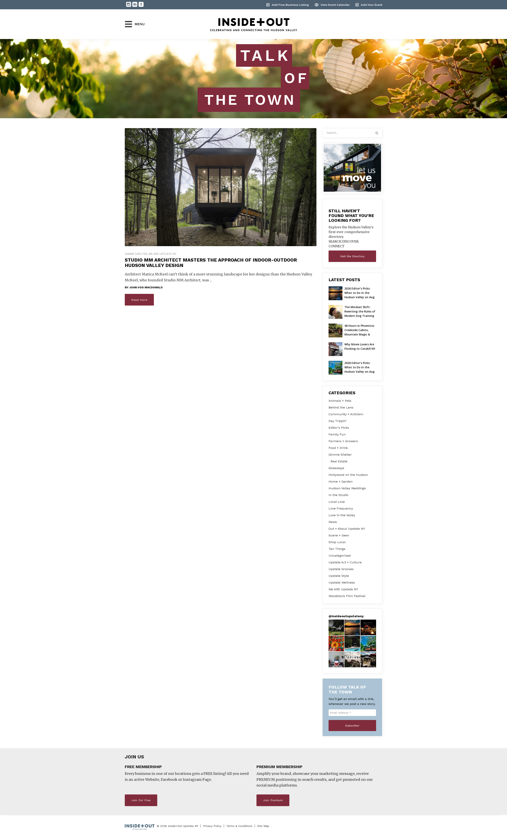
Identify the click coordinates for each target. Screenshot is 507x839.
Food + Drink (338, 448)
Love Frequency (341, 508)
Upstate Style (339, 576)
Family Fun (337, 434)
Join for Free (141, 800)
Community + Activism (346, 414)
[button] (336, 627)
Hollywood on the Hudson (348, 475)
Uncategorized (340, 555)
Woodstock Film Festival (347, 596)
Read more (139, 299)
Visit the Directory (352, 256)
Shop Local (337, 542)
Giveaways (336, 468)
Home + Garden (341, 481)
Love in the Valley (342, 515)
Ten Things (337, 549)
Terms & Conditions (239, 826)
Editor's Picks (339, 427)
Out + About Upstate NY (347, 528)
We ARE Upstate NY (162, 254)
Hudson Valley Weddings (347, 488)
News (333, 522)
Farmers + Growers (343, 441)
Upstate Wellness (342, 582)
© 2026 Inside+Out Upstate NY (177, 826)
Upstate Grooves (341, 569)
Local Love (337, 502)
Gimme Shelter (136, 254)
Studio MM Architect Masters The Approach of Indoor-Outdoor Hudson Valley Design (211, 262)
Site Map (263, 826)
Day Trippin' (338, 421)
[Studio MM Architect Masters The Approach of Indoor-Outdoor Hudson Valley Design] (220, 187)
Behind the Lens (341, 407)
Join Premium (273, 800)
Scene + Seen (339, 535)
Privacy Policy (212, 826)
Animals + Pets (340, 401)
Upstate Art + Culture (345, 562)
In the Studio (338, 495)
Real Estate (339, 461)
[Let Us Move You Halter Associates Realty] (352, 168)
